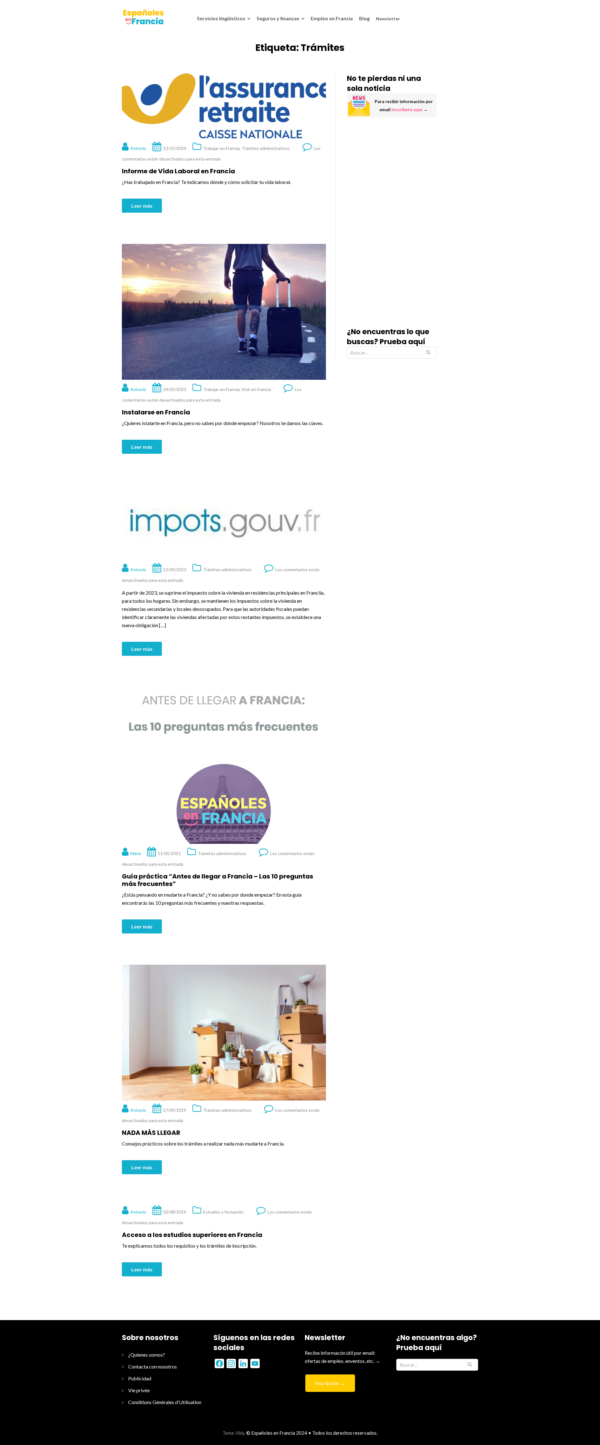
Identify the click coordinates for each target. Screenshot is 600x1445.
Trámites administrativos (266, 148)
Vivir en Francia (256, 389)
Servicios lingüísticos (221, 18)
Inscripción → (330, 1383)
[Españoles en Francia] (143, 17)
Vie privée (139, 1390)
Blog (364, 18)
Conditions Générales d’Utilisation (164, 1402)
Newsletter (388, 18)
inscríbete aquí (407, 109)
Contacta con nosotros (152, 1366)
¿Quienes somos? (146, 1355)
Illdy (240, 1433)
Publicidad (139, 1378)
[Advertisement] (392, 222)
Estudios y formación (223, 1212)
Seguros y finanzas (278, 18)
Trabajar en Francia (221, 148)
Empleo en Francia (332, 18)
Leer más (141, 206)
